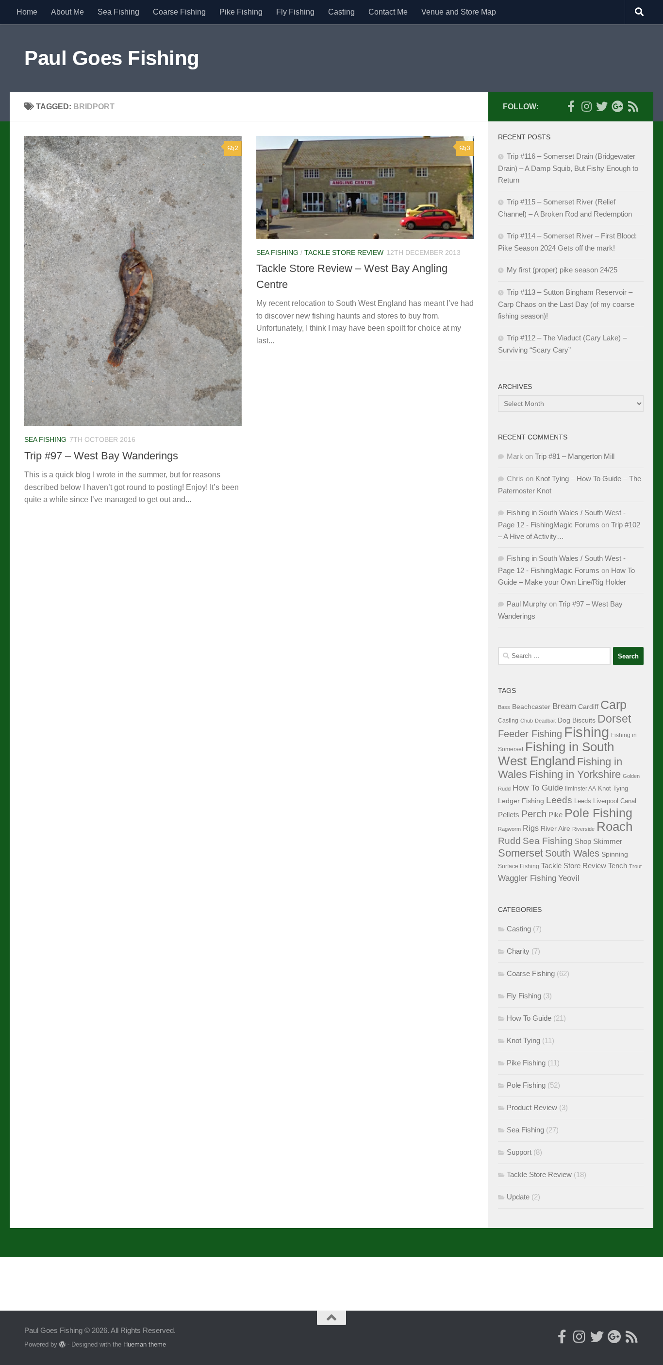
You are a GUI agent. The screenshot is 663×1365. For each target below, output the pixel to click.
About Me (67, 12)
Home (27, 12)
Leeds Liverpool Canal (605, 801)
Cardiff (588, 706)
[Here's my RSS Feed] (633, 106)
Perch (534, 814)
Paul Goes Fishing (111, 58)
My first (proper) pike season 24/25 (562, 270)
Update (518, 1197)
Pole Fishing (598, 813)
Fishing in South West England (556, 754)
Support (519, 1152)
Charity (518, 951)
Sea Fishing (118, 12)
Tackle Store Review (343, 252)
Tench (617, 866)
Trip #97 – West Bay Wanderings (101, 456)
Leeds (559, 800)
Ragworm (509, 829)
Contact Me (388, 12)
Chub (526, 721)
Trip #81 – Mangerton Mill (574, 456)
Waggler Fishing (527, 878)
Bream (564, 706)
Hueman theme (144, 1344)
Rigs (531, 828)
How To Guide (538, 787)
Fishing (586, 732)
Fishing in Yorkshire (575, 774)
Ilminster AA (580, 788)
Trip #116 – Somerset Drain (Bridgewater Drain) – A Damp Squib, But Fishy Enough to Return (568, 168)
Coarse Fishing (179, 12)
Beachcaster (531, 706)
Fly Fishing (295, 12)
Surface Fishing (518, 866)
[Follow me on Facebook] (571, 106)
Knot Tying (613, 788)
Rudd (509, 841)
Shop (583, 841)
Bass (504, 707)
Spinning (614, 854)
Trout (635, 866)
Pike (555, 815)
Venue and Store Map (458, 12)
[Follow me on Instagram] (586, 106)
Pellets (508, 815)
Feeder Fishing (530, 733)
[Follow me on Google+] (617, 106)
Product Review (532, 1107)
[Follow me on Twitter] (602, 106)
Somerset (520, 853)
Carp (613, 704)
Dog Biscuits (577, 720)
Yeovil (569, 878)
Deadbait (545, 721)
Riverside (583, 829)
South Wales (572, 853)
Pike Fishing (241, 12)
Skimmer (607, 841)
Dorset (614, 718)
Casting (341, 12)
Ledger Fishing (521, 801)
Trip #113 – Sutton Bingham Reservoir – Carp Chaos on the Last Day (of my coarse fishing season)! (566, 304)
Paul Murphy (527, 604)
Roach (614, 826)
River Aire (555, 828)
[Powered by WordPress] (62, 1344)
